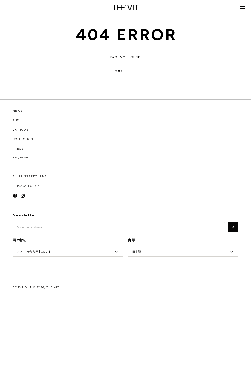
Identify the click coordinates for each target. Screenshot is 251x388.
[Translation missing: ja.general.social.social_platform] (15, 195)
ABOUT (18, 120)
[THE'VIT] (126, 7)
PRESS (18, 148)
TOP (119, 71)
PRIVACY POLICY (26, 186)
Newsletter (24, 215)
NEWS (18, 110)
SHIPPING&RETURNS (30, 176)
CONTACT (20, 158)
